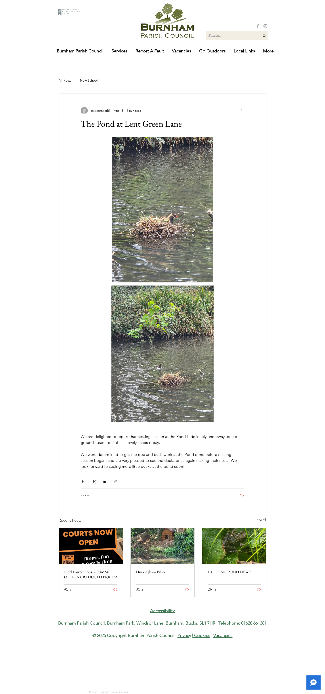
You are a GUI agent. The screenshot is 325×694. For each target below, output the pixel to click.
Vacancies (223, 635)
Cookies (201, 635)
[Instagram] (265, 26)
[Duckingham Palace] (163, 546)
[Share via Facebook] (83, 481)
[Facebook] (257, 26)
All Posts (65, 80)
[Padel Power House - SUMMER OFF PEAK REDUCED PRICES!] (91, 546)
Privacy (184, 635)
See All (261, 520)
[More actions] (241, 110)
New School (89, 80)
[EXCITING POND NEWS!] (234, 546)
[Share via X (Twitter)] (94, 481)
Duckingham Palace (151, 571)
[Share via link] (115, 481)
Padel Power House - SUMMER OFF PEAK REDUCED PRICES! (90, 574)
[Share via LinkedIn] (104, 481)
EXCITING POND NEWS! (229, 571)
